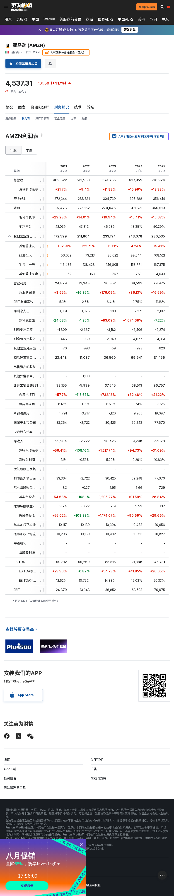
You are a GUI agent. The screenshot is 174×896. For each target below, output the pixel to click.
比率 (73, 118)
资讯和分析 (40, 107)
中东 (165, 19)
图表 (21, 107)
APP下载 (10, 769)
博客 (7, 760)
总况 (9, 107)
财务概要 (10, 118)
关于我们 (97, 760)
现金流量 (59, 118)
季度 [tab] (29, 150)
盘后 (89, 19)
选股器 (21, 19)
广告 (94, 769)
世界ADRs (105, 19)
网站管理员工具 (15, 787)
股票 (8, 19)
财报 (84, 118)
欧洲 (153, 19)
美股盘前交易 (70, 19)
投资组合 (10, 778)
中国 (35, 19)
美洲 (141, 19)
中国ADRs (125, 19)
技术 (78, 107)
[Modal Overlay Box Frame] (43, 867)
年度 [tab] (13, 150)
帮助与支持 (98, 778)
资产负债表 (42, 118)
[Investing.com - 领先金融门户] (21, 7)
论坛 (90, 107)
